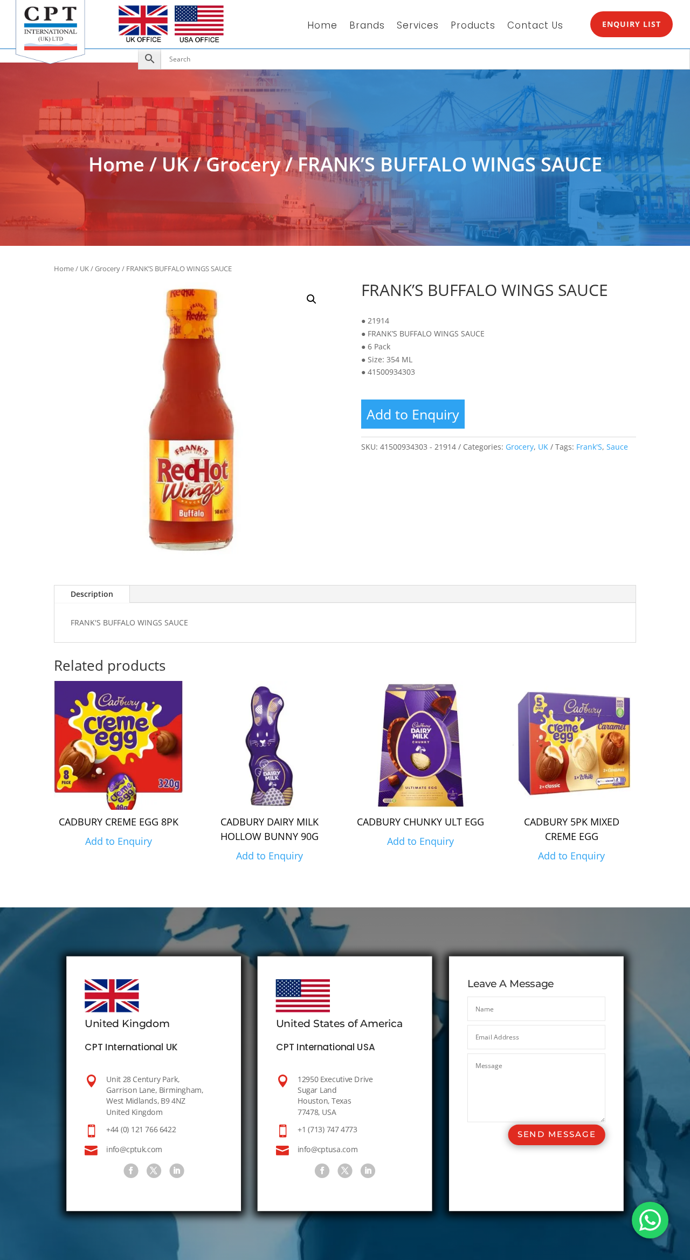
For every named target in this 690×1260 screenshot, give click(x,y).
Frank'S (589, 447)
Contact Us (535, 27)
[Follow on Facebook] (130, 1170)
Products (473, 27)
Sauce (617, 447)
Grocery (243, 164)
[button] (311, 299)
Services (418, 27)
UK (175, 164)
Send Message (557, 1135)
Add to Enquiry (413, 414)
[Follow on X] (154, 1170)
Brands (367, 27)
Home (322, 27)
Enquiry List (631, 24)
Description (92, 594)
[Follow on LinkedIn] (176, 1170)
